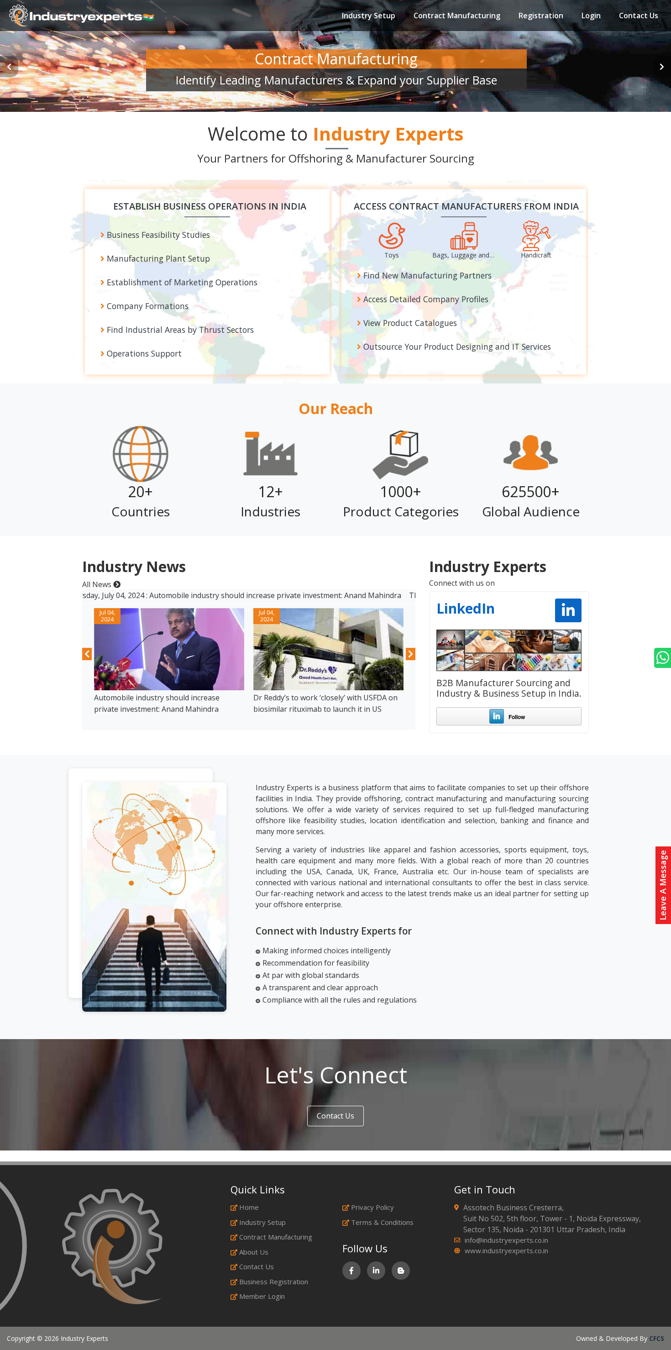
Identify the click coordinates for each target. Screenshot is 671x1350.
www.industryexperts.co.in (506, 1250)
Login (591, 16)
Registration (541, 16)
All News (97, 584)
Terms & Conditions (382, 1222)
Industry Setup (368, 16)
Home (249, 1207)
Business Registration (273, 1281)
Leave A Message (662, 885)
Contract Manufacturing (457, 16)
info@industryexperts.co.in (506, 1240)
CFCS (656, 1338)
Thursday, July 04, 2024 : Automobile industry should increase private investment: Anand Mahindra (191, 595)
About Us (253, 1251)
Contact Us (638, 16)
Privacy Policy (372, 1207)
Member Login (262, 1296)
